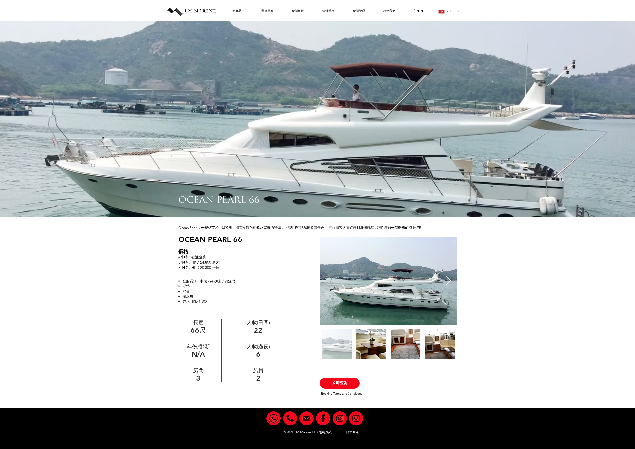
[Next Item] (448, 281)
